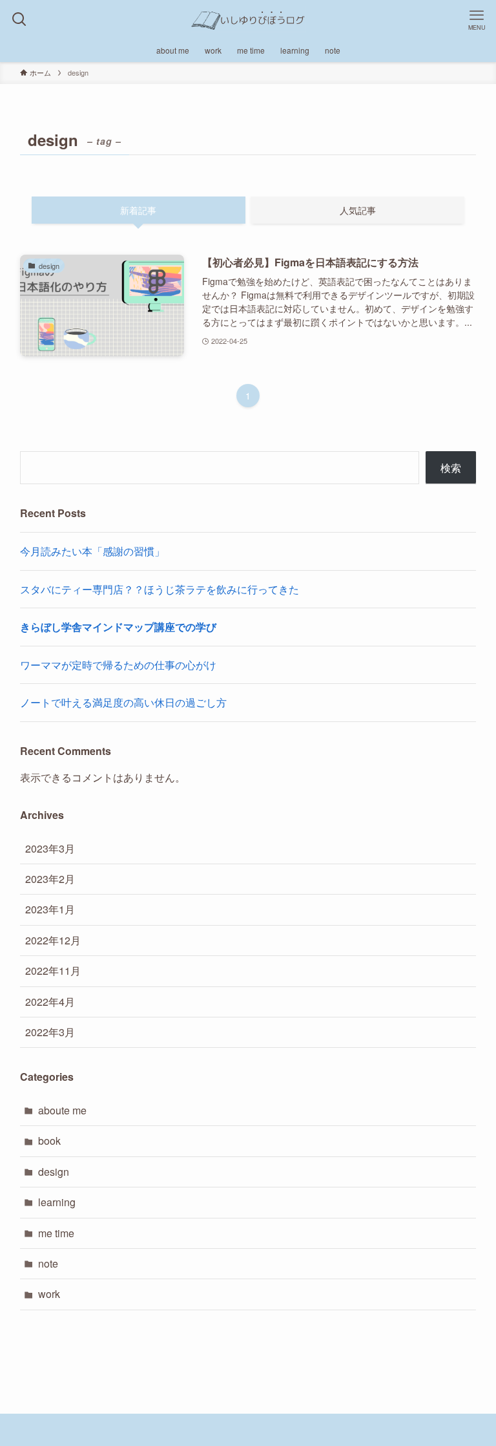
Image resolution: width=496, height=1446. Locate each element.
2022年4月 (50, 1001)
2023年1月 (50, 909)
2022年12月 (53, 940)
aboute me (62, 1110)
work (49, 1293)
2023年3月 (50, 848)
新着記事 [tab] (138, 210)
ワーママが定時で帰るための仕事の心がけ (118, 664)
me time (56, 1233)
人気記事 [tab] (358, 210)
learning (57, 1202)
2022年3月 (50, 1032)
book (49, 1140)
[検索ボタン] (19, 19)
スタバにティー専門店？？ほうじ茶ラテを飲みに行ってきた (159, 589)
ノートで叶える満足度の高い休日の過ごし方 (123, 702)
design (53, 1171)
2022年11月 (53, 970)
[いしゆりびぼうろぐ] (248, 19)
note (48, 1263)
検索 (450, 467)
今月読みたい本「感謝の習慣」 (92, 551)
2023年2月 (50, 878)
